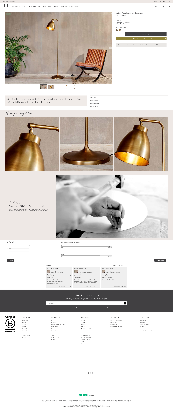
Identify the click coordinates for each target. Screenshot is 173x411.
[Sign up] (125, 303)
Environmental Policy (86, 337)
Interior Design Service (56, 331)
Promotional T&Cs (26, 335)
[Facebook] (88, 373)
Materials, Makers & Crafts (87, 328)
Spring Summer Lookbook (57, 328)
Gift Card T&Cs (25, 333)
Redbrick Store (54, 326)
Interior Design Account (116, 326)
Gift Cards (53, 335)
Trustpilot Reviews (26, 337)
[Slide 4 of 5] (66, 87)
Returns (24, 324)
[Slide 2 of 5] (51, 87)
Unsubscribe (143, 328)
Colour (121, 27)
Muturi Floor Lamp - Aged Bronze (58, 272)
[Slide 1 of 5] (43, 87)
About (159, 1)
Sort (114, 265)
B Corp (82, 341)
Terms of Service (26, 331)
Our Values (83, 324)
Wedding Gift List (55, 337)
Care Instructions (94, 103)
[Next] (125, 277)
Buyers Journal (84, 333)
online (96, 407)
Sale (52, 320)
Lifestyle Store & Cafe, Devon (58, 324)
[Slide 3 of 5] (59, 87)
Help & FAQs (25, 320)
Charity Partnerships (85, 339)
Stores (164, 1)
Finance (53, 339)
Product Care (84, 331)
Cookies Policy (104, 307)
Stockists (53, 333)
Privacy (97, 307)
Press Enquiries (113, 324)
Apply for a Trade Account (116, 320)
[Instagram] (90, 373)
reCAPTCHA (80, 409)
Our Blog (83, 326)
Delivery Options (94, 106)
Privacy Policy (143, 320)
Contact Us (24, 328)
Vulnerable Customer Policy (146, 331)
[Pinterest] (93, 373)
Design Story (93, 97)
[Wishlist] (162, 6)
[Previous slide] (7, 48)
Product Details (94, 100)
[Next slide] (110, 48)
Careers (82, 343)
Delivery (24, 322)
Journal (155, 1)
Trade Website (113, 322)
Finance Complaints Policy (146, 333)
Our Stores (53, 322)
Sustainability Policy (85, 335)
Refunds (24, 326)
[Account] (165, 6)
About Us (83, 322)
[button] (143, 15)
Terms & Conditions (87, 307)
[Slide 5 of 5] (74, 87)
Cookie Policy (143, 322)
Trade (169, 1)
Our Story (83, 320)
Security (142, 326)
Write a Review (161, 261)
